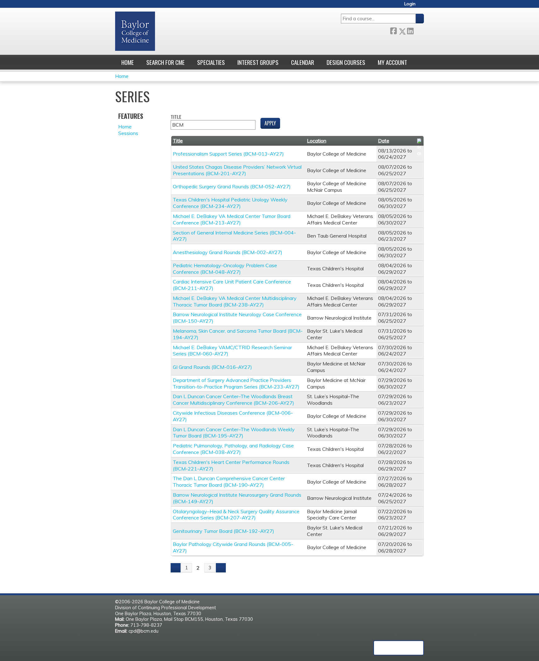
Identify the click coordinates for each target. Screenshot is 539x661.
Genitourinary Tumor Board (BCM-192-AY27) (223, 531)
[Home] (135, 31)
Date (383, 141)
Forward (418, 30)
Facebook (393, 30)
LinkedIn (410, 30)
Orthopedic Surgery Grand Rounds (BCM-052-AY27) (232, 186)
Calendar (302, 62)
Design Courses (346, 62)
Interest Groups (258, 62)
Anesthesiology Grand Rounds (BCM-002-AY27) (227, 252)
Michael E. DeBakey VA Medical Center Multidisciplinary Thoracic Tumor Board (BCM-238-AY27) (235, 301)
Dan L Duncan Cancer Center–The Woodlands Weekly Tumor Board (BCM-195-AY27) (234, 432)
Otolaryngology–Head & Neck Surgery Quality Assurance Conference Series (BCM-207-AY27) (236, 514)
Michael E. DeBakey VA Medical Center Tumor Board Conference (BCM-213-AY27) (231, 219)
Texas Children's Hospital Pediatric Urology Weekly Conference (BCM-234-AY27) (230, 202)
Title (176, 117)
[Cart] (422, 6)
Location (316, 141)
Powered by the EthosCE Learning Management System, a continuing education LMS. (398, 647)
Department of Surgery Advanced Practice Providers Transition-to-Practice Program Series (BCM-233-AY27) (236, 383)
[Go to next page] (221, 567)
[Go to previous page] (176, 567)
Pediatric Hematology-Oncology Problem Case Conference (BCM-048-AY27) (225, 268)
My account (392, 62)
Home (127, 62)
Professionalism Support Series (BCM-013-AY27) (228, 154)
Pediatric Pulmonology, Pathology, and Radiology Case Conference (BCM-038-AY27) (233, 448)
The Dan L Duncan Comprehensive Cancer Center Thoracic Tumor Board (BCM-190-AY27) (229, 481)
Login (409, 4)
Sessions (128, 133)
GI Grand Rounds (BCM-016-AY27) (212, 367)
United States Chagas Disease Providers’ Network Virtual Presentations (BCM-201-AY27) (237, 170)
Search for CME (165, 62)
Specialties (211, 62)
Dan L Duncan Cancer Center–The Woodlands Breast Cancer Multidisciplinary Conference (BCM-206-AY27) (233, 399)
